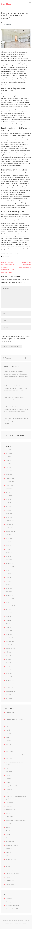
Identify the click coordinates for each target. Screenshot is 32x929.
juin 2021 (8, 659)
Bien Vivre (8, 733)
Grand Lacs (6, 4)
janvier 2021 (9, 677)
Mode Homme (10, 841)
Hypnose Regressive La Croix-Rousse (16, 820)
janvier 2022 (9, 634)
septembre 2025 (10, 489)
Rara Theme (10, 923)
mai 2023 (8, 577)
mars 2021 (8, 670)
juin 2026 (8, 457)
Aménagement (10, 712)
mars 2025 (8, 510)
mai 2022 (8, 620)
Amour (8, 723)
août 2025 (8, 492)
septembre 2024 (10, 531)
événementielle (10, 809)
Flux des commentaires (12, 905)
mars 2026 (8, 467)
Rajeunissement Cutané (12, 845)
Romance (8, 852)
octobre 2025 (9, 485)
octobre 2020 (9, 687)
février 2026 (9, 471)
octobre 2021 (9, 645)
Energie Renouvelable (12, 786)
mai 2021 (8, 662)
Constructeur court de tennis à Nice (16, 755)
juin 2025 (8, 499)
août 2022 (8, 609)
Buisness (8, 744)
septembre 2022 (10, 606)
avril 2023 (8, 581)
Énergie (8, 782)
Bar (7, 726)
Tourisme (8, 877)
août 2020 (8, 694)
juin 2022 (8, 616)
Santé (7, 856)
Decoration (9, 771)
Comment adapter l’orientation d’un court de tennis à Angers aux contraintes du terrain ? (16, 421)
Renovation (9, 848)
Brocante (8, 740)
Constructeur (9, 751)
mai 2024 (8, 545)
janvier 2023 (9, 591)
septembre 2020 (10, 691)
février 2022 (9, 631)
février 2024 (9, 556)
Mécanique (9, 831)
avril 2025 (8, 506)
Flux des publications (11, 902)
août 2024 (8, 535)
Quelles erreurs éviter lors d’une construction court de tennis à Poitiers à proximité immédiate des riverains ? (15, 388)
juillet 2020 (9, 698)
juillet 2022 (9, 613)
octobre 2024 (9, 528)
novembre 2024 (10, 524)
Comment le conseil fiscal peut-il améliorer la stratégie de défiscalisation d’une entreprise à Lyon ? (8, 267)
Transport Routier (11, 880)
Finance (8, 813)
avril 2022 (8, 623)
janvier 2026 (9, 474)
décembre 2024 (10, 520)
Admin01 (19, 22)
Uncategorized (10, 884)
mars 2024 (8, 552)
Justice (8, 827)
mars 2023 (8, 584)
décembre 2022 (10, 595)
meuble (8, 834)
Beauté (8, 730)
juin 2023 (8, 574)
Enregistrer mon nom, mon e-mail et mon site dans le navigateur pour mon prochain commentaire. (16, 338)
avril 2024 (8, 549)
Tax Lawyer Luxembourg (12, 873)
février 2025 (9, 513)
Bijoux (7, 737)
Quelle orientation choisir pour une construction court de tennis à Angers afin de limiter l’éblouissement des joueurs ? (16, 409)
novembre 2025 (10, 481)
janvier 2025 (9, 517)
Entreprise (9, 789)
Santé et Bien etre (11, 859)
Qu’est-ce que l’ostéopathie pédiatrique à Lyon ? (25, 264)
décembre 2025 (10, 478)
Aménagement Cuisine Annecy (14, 719)
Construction (9, 758)
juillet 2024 (9, 538)
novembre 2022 (10, 599)
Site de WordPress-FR (12, 909)
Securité (8, 863)
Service (8, 866)
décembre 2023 (10, 563)
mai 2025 (8, 503)
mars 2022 (8, 627)
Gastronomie (9, 816)
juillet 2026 (9, 453)
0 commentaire (7, 24)
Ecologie (8, 778)
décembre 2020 (10, 680)
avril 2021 (8, 666)
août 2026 (8, 449)
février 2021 (9, 673)
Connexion (9, 898)
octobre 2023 (9, 570)
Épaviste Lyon (9, 802)
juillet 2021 (9, 655)
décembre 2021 (10, 638)
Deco (11, 256)
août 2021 (8, 652)
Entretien (8, 793)
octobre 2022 (9, 602)
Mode (7, 838)
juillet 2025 (9, 496)
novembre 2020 (10, 684)
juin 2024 (8, 542)
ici (6, 253)
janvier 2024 (9, 560)
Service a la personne (11, 870)
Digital (8, 775)
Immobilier (9, 824)
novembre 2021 (10, 641)
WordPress (23, 923)
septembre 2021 (10, 648)
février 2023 (9, 588)
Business (8, 748)
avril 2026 (8, 464)
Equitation (9, 806)
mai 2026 (8, 460)
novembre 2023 (10, 567)
